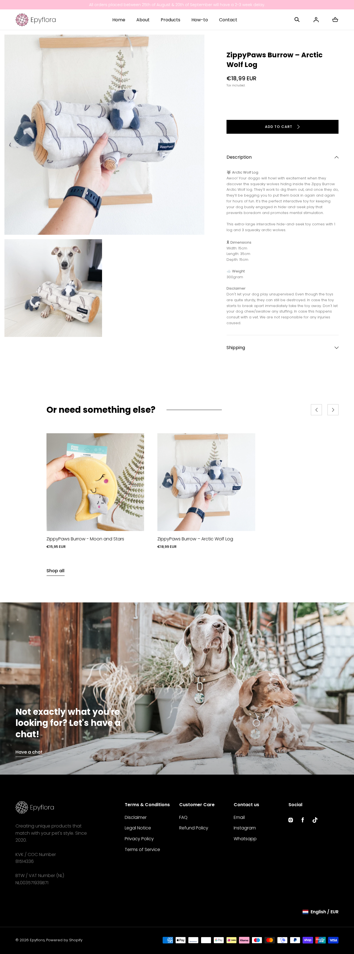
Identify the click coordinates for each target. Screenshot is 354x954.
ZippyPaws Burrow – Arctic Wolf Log (195, 539)
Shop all (55, 571)
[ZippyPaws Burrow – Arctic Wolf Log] (206, 482)
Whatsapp (245, 839)
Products (170, 20)
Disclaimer (136, 817)
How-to (199, 20)
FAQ (183, 817)
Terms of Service (142, 849)
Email (239, 817)
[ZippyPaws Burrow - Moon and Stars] (95, 482)
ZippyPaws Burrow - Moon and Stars (85, 539)
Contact (228, 20)
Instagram (245, 828)
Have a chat (29, 752)
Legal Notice (138, 828)
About (143, 20)
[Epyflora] (35, 19)
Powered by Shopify (64, 940)
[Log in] (316, 19)
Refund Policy (193, 828)
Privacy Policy (139, 839)
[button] (297, 19)
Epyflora (37, 940)
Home (118, 20)
